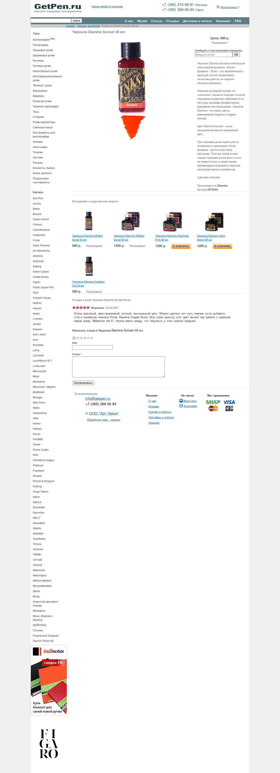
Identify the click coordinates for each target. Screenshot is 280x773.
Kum (35, 339)
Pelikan (37, 428)
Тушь (36, 111)
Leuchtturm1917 (42, 360)
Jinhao (37, 324)
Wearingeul (40, 575)
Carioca (37, 224)
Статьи (156, 21)
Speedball (39, 523)
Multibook (38, 392)
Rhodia (37, 476)
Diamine (38, 256)
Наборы (38, 141)
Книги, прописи (42, 173)
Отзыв (76, 354)
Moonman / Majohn (44, 386)
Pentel (36, 444)
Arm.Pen (38, 198)
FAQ (238, 21)
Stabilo (37, 528)
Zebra (36, 591)
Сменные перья (43, 127)
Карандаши (40, 90)
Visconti (37, 565)
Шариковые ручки (44, 55)
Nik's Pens (39, 402)
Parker (37, 423)
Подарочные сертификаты (41, 180)
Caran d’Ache (41, 219)
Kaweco (37, 329)
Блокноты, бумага (44, 168)
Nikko (36, 407)
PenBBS (38, 439)
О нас (129, 21)
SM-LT (36, 517)
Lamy (36, 350)
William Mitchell (42, 580)
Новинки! (223, 21)
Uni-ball (37, 559)
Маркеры (38, 96)
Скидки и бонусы (160, 412)
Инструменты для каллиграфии (44, 134)
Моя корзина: (228, 7)
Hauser (37, 308)
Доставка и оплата (197, 21)
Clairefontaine (41, 229)
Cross (36, 240)
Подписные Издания (46, 635)
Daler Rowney (41, 245)
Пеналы (38, 162)
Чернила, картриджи (88, 25)
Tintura (37, 544)
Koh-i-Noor (39, 334)
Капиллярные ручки (45, 71)
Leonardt (38, 355)
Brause (37, 214)
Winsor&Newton (42, 585)
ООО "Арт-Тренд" (104, 413)
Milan (36, 376)
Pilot (35, 455)
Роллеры (38, 60)
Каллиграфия (41, 39)
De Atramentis (41, 250)
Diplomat (38, 261)
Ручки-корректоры (44, 122)
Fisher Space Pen (43, 287)
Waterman (39, 570)
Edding (37, 266)
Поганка (38, 630)
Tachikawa (39, 538)
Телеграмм (190, 406)
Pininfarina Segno (43, 460)
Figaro (36, 282)
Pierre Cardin (41, 449)
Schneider (39, 507)
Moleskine (39, 381)
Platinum (38, 465)
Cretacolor (39, 235)
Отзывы (172, 21)
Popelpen (38, 470)
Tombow (38, 549)
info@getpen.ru (97, 398)
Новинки (154, 423)
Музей (142, 21)
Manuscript (39, 371)
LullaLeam (39, 366)
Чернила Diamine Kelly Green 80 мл (211, 237)
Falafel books (41, 276)
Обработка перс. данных (103, 419)
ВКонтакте (190, 401)
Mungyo (37, 397)
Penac (36, 434)
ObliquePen (40, 413)
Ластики (38, 157)
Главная (70, 25)
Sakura (37, 502)
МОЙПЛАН (39, 625)
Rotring (37, 486)
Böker (36, 208)
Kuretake (38, 345)
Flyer (36, 292)
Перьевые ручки (43, 50)
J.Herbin (38, 318)
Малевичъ (39, 610)
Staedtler (38, 533)
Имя (74, 342)
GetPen (37, 303)
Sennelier (38, 512)
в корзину (181, 246)
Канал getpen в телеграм (107, 6)
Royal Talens (40, 491)
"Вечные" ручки (42, 85)
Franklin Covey (42, 297)
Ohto (35, 418)
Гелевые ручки (42, 65)
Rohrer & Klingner (43, 481)
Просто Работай (43, 640)
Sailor (36, 496)
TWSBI (37, 554)
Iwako (36, 313)
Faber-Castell (41, 271)
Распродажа (40, 44)
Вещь (36, 596)
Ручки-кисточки (42, 101)
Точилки (38, 152)
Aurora (37, 203)
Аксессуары (40, 147)
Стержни (38, 117)
